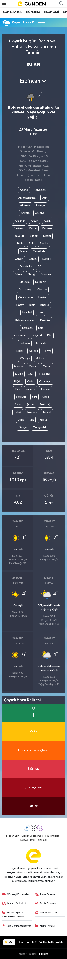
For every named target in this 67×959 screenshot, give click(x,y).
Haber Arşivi (47, 925)
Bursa (23, 251)
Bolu (31, 243)
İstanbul (27, 312)
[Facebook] (27, 828)
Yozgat (23, 427)
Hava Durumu (48, 894)
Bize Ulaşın (12, 835)
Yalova (43, 419)
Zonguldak (40, 427)
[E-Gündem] (32, 4)
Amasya (40, 205)
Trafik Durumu (47, 903)
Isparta (44, 304)
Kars (40, 327)
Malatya (40, 358)
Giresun (42, 289)
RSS (10, 942)
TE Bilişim (42, 953)
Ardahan (20, 220)
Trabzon (32, 412)
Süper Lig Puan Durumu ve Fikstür (13, 914)
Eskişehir (40, 281)
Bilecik (34, 236)
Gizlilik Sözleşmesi (32, 835)
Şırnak (30, 404)
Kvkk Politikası (38, 839)
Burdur (44, 243)
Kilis (49, 335)
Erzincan (46, 274)
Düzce (42, 266)
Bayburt (19, 236)
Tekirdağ (45, 404)
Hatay (20, 304)
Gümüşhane (25, 297)
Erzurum (25, 281)
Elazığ (31, 274)
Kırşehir (19, 350)
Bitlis (20, 243)
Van (31, 419)
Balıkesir (19, 228)
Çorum (33, 259)
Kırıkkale (25, 343)
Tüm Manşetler (48, 912)
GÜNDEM (33, 12)
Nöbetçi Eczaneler (18, 894)
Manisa (18, 366)
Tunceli (47, 412)
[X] (34, 828)
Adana (24, 190)
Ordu (30, 381)
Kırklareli (41, 343)
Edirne (18, 274)
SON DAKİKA (12, 12)
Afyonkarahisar (27, 197)
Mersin (47, 366)
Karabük (45, 320)
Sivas (18, 404)
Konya (47, 350)
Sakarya (30, 389)
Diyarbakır (26, 266)
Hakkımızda (52, 835)
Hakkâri (42, 297)
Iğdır (32, 304)
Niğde (18, 381)
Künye (24, 839)
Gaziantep (25, 289)
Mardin (33, 366)
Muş (31, 373)
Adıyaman (40, 190)
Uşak (21, 419)
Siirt (34, 396)
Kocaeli (33, 350)
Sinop (45, 396)
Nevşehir (44, 373)
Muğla (19, 373)
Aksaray (25, 205)
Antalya (39, 213)
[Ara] (61, 3)
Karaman (27, 327)
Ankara (25, 213)
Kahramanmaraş (25, 320)
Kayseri (37, 335)
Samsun (45, 389)
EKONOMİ (51, 12)
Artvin (34, 220)
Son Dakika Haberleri (18, 925)
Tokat (17, 412)
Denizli (46, 259)
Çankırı (19, 259)
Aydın (47, 220)
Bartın (33, 228)
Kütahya (25, 358)
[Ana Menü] (4, 3)
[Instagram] (40, 828)
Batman (47, 228)
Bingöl (47, 236)
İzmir (40, 312)
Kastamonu (20, 335)
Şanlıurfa (21, 396)
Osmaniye (45, 381)
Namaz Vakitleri (16, 903)
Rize (17, 389)
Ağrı (44, 197)
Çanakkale (39, 251)
